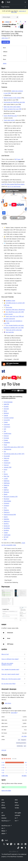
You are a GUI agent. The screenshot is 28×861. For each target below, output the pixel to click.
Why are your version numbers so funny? (7, 664)
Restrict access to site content (12, 97)
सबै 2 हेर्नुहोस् (24, 736)
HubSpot (6, 460)
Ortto (5, 508)
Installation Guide (10, 300)
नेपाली (6, 840)
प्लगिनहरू (17, 805)
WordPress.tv (5, 821)
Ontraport (6, 505)
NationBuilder (7, 501)
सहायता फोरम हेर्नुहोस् (6, 790)
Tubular (6, 532)
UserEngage (7, 535)
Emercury (6, 435)
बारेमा (2, 800)
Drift (5, 429)
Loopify (6, 478)
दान (16, 818)
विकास (4, 59)
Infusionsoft (7, 462)
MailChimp (6, 481)
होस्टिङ (3, 805)
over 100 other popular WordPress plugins (12, 184)
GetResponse (7, 449)
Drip (5, 431)
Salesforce (7, 521)
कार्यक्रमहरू (17, 815)
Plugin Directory (5, 6)
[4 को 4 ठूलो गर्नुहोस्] (24, 608)
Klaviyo (6, 474)
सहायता (4, 63)
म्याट (3, 828)
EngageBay (7, 442)
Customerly (7, 424)
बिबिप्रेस (4, 831)
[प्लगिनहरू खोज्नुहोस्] (17, 17)
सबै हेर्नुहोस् (24, 775)
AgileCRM (6, 404)
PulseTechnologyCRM (10, 514)
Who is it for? (5, 654)
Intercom (6, 465)
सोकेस (16, 800)
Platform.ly (7, 512)
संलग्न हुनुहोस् (18, 813)
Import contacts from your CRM (13, 109)
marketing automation (21, 742)
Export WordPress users (10, 115)
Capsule (6, 415)
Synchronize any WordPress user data (14, 102)
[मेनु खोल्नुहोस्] (25, 2)
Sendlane (6, 530)
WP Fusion (18, 159)
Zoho (5, 539)
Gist (5, 451)
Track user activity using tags (14, 330)
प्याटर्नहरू (17, 808)
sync (25, 746)
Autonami (6, 408)
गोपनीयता (3, 808)
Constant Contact (9, 417)
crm (19, 739)
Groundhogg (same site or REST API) (14, 453)
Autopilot (6, 406)
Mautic (5, 494)
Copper (6, 422)
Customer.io (7, 426)
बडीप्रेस (4, 833)
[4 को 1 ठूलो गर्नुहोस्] (11, 591)
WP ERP (6, 537)
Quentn (6, 517)
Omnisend (6, 503)
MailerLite (6, 485)
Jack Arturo (4, 38)
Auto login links (10, 332)
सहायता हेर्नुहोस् (14, 712)
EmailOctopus (7, 433)
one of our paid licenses (14, 186)
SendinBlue (7, 528)
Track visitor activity (9, 120)
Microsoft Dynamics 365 (10, 496)
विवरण (4, 48)
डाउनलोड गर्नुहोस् (5, 42)
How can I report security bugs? (10, 674)
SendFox (6, 523)
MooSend (6, 499)
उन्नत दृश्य (3, 750)
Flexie (5, 444)
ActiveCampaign (8, 402)
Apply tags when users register (12, 106)
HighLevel (6, 458)
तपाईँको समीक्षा (4, 775)
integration (23, 739)
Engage (6, 440)
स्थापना (4, 55)
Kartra (5, 469)
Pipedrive (6, 510)
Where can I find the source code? (11, 679)
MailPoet (6, 490)
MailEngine (7, 483)
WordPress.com (6, 825)
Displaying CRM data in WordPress (15, 309)
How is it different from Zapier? (10, 659)
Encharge (6, 438)
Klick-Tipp (6, 476)
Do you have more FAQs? (8, 683)
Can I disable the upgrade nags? (10, 669)
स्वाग (16, 821)
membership (20, 746)
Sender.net (7, 526)
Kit (4, 472)
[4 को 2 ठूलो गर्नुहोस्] (24, 591)
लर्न (2, 813)
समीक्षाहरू (5, 51)
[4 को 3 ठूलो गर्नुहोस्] (11, 600)
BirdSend (6, 413)
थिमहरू (16, 802)
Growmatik (7, 456)
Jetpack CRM (7, 467)
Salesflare (6, 519)
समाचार (3, 802)
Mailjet (5, 487)
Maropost (6, 492)
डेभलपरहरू (3, 818)
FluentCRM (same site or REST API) (14, 447)
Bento (5, 411)
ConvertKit (7, 420)
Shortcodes (9, 307)
